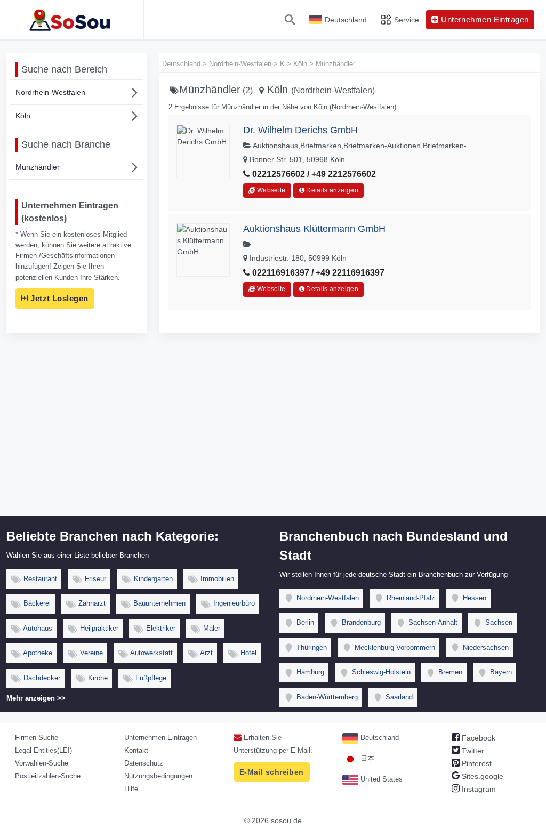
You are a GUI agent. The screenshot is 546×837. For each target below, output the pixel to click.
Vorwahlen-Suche (41, 763)
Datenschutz (143, 763)
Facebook (477, 738)
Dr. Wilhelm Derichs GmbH (300, 130)
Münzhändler (37, 167)
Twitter (472, 750)
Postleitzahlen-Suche (48, 776)
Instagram (478, 789)
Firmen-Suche (36, 738)
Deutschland (378, 738)
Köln (22, 115)
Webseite (270, 190)
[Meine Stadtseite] (71, 19)
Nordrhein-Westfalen (50, 92)
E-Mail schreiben (271, 772)
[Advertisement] (273, 436)
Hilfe (131, 789)
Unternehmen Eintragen (160, 738)
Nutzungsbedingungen (158, 776)
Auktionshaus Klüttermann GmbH (314, 228)
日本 (366, 758)
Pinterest (476, 763)
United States (380, 779)
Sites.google (481, 776)
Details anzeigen (331, 190)
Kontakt (136, 750)
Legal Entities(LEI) (43, 750)
